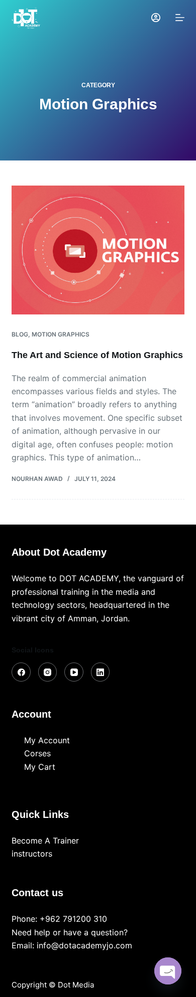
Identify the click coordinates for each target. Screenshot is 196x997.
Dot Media (76, 984)
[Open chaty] (167, 970)
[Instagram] (47, 672)
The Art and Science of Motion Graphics (97, 355)
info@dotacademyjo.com (84, 945)
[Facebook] (21, 672)
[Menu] (179, 17)
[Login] (155, 17)
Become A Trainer (45, 841)
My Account (47, 740)
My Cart (39, 767)
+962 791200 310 (73, 919)
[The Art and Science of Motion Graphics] (98, 250)
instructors (32, 854)
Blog (20, 334)
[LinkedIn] (100, 672)
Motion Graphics (60, 334)
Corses (37, 753)
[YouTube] (73, 672)
